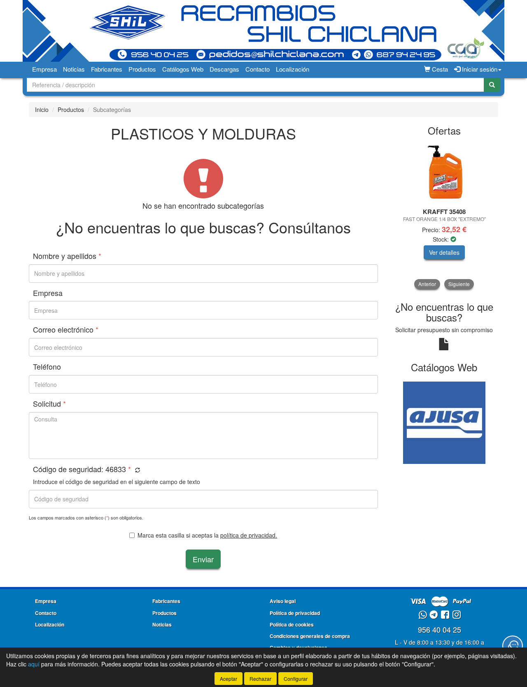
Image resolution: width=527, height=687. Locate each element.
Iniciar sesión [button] (478, 69)
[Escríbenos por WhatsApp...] (422, 615)
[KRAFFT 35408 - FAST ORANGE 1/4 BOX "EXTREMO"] (444, 172)
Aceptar (228, 678)
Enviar (203, 559)
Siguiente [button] (459, 283)
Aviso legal (283, 601)
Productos (142, 69)
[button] (136, 469)
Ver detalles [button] (444, 252)
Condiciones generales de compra (310, 636)
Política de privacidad (295, 613)
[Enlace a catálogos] (444, 422)
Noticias (74, 69)
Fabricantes (106, 69)
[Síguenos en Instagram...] (456, 615)
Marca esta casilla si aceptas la (207, 535)
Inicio (42, 109)
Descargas (224, 69)
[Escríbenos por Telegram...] (433, 615)
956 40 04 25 (439, 629)
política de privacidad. (248, 535)
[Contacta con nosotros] (512, 646)
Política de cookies (292, 624)
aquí (34, 664)
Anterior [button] (427, 283)
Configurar (296, 678)
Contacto (257, 69)
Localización (292, 69)
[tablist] (444, 215)
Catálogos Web (182, 69)
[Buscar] (492, 85)
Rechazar (260, 678)
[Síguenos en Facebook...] (445, 615)
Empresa (44, 69)
